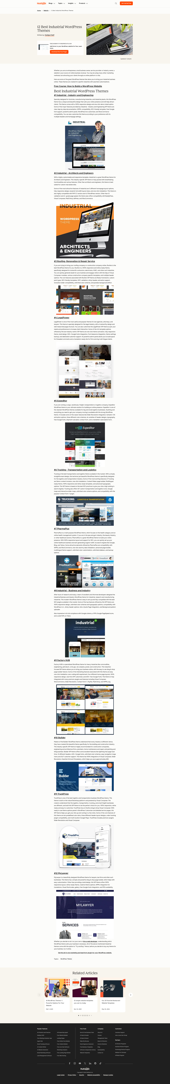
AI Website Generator (42, 1049)
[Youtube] (80, 1063)
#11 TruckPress (61, 794)
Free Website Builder (62, 1035)
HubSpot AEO (40, 1035)
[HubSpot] (85, 1069)
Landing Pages (61, 1038)
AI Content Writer (41, 1047)
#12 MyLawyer (61, 873)
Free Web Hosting (61, 1055)
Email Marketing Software (43, 1052)
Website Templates (85, 1052)
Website (46, 10)
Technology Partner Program (122, 1049)
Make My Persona (84, 1041)
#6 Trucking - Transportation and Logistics (75, 469)
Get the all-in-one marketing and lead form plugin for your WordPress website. (85, 953)
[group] (57, 995)
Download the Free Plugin (59, 52)
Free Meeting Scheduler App (44, 1038)
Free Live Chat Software (63, 1047)
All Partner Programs (120, 1043)
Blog (99, 1047)
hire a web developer (90, 941)
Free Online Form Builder (63, 1041)
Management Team (102, 1038)
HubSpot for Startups (120, 1052)
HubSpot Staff (49, 35)
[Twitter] (85, 1063)
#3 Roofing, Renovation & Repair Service (74, 261)
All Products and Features (43, 1032)
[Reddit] (95, 1063)
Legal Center (61, 1075)
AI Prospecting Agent (62, 1032)
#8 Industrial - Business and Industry (72, 590)
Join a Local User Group (121, 1035)
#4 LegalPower (61, 317)
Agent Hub (40, 1041)
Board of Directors (102, 1041)
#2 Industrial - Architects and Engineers (73, 173)
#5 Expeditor (60, 400)
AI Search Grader (84, 1035)
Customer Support (120, 1032)
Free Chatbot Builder (62, 1044)
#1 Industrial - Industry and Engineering (73, 95)
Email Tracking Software (43, 1044)
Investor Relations (102, 1044)
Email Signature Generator (87, 1044)
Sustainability (101, 1049)
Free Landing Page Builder (64, 1052)
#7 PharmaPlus (61, 528)
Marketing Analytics (62, 1049)
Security (81, 1075)
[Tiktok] (100, 1063)
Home (39, 10)
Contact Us (100, 1052)
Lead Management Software (44, 1055)
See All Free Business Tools (87, 1032)
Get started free (126, 3)
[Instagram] (75, 1063)
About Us (100, 1032)
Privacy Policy (72, 1075)
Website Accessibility (93, 1075)
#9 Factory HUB (62, 660)
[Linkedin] (90, 1063)
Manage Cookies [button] (108, 1075)
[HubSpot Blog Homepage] (41, 3)
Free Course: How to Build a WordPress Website (78, 86)
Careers (100, 1035)
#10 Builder (60, 737)
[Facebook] (69, 1063)
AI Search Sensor (84, 1038)
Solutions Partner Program (122, 1046)
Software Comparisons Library (88, 1049)
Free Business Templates (86, 1047)
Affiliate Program (119, 1055)
